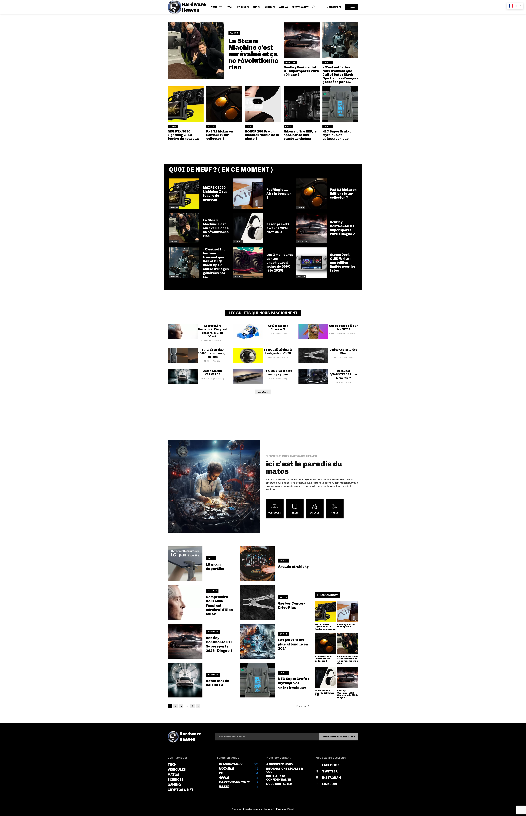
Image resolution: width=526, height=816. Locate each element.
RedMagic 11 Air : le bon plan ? (278, 194)
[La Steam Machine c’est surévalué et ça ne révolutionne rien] (196, 50)
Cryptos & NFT (337, 333)
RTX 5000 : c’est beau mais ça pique (278, 372)
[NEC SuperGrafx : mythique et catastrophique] (340, 104)
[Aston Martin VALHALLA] (183, 376)
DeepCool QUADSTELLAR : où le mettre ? (343, 374)
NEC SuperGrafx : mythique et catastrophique (336, 135)
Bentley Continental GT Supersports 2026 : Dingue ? (301, 71)
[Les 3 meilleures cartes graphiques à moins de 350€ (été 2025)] (248, 262)
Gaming (234, 33)
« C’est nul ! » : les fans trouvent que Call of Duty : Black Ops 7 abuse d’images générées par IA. (340, 74)
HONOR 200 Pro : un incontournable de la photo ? (262, 135)
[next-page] (198, 706)
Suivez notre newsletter (339, 737)
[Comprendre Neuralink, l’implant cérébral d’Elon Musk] (183, 331)
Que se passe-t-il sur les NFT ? (343, 327)
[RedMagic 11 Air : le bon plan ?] (248, 193)
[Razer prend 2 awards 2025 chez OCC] (248, 228)
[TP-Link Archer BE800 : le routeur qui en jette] (183, 355)
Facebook (331, 765)
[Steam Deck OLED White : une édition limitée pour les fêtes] (311, 262)
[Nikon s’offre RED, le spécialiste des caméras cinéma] (302, 104)
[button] (313, 6)
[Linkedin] (317, 784)
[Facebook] (317, 765)
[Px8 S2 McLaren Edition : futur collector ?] (224, 104)
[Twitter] (317, 771)
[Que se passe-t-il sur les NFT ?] (313, 331)
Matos (211, 127)
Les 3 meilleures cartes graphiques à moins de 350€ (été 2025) (279, 262)
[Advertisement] (263, 148)
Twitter (330, 771)
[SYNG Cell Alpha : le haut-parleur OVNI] (248, 355)
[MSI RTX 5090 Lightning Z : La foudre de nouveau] (186, 104)
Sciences (206, 340)
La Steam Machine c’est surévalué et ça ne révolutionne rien (253, 54)
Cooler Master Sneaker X (278, 327)
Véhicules (290, 63)
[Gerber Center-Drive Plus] (313, 355)
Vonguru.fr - (270, 809)
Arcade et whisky (293, 567)
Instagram (331, 778)
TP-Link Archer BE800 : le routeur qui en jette (213, 353)
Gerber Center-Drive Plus (343, 351)
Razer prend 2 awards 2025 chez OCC (277, 228)
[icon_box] (275, 509)
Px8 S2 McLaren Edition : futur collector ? (219, 135)
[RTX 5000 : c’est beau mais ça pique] (248, 376)
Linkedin (329, 784)
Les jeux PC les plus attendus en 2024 (293, 644)
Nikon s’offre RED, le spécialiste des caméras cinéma (300, 135)
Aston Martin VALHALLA (212, 372)
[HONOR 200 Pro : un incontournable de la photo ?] (263, 104)
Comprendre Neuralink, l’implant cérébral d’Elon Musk (212, 331)
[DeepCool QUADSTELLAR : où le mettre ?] (313, 376)
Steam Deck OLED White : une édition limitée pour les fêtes (343, 262)
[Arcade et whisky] (257, 563)
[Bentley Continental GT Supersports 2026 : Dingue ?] (302, 40)
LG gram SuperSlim (215, 566)
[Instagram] (317, 777)
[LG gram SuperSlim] (185, 563)
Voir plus (262, 392)
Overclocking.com (252, 809)
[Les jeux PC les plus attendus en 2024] (257, 641)
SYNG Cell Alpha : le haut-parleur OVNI (278, 351)
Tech (248, 127)
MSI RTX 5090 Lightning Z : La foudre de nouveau (183, 135)
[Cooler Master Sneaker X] (248, 331)
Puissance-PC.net (285, 809)
